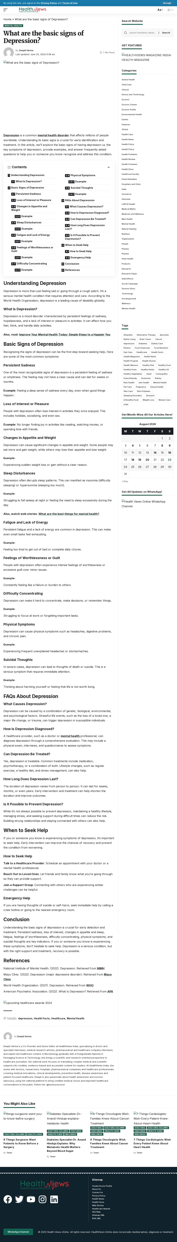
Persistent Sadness (28, 193)
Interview (126, 199)
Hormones (146, 378)
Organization (128, 239)
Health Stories (149, 361)
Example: (27, 216)
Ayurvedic (164, 335)
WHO (90, 985)
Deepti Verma (26, 50)
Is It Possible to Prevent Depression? (82, 237)
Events (125, 119)
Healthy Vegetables (133, 374)
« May (125, 481)
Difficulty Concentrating (32, 263)
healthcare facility (130, 174)
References (72, 269)
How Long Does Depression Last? (85, 227)
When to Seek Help (76, 244)
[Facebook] (7, 1199)
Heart (149, 374)
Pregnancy (141, 387)
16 (169, 452)
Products (126, 264)
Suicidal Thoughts (82, 187)
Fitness (127, 348)
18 (132, 459)
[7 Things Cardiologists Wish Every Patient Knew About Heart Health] (154, 1124)
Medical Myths (129, 209)
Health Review (128, 159)
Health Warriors (131, 365)
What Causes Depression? (86, 206)
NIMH (100, 968)
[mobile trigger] (6, 10)
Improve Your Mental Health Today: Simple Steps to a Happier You (64, 334)
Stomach (150, 395)
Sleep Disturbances (29, 222)
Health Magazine (132, 356)
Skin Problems (143, 391)
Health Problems (129, 154)
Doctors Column (129, 104)
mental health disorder (53, 135)
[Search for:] (143, 32)
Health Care (127, 134)
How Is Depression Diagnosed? (89, 212)
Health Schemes (129, 164)
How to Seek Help (81, 251)
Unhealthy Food (131, 400)
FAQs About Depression (80, 200)
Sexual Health (157, 387)
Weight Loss (148, 400)
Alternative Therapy (146, 335)
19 (139, 459)
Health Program (131, 361)
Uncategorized (129, 298)
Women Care (164, 400)
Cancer (158, 339)
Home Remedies (129, 179)
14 (155, 452)
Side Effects (127, 278)
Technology (127, 293)
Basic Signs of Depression (27, 187)
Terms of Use (69, 3)
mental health (70, 736)
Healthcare (58, 1018)
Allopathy (128, 335)
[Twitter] (19, 1199)
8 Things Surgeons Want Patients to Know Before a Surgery (20, 1143)
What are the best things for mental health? (69, 514)
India (124, 189)
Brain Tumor (145, 339)
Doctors (125, 99)
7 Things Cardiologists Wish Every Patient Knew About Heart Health (152, 1143)
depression (25, 1018)
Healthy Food (164, 365)
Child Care (127, 84)
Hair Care (128, 352)
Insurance (126, 194)
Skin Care (128, 391)
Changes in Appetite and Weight (29, 208)
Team (9, 1152)
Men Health (127, 219)
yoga (126, 404)
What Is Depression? (29, 181)
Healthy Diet (148, 365)
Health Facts (42, 1018)
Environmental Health (132, 114)
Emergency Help (81, 257)
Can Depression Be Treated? (88, 218)
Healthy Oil (164, 369)
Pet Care (128, 387)
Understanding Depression (27, 175)
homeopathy (161, 374)
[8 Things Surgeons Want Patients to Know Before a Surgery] (23, 1124)
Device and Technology (133, 94)
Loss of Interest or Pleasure (34, 200)
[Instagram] (42, 1199)
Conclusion (72, 263)
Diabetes (143, 343)
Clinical (125, 89)
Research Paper (129, 273)
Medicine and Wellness (133, 214)
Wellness (126, 303)
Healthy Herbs (147, 369)
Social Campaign (130, 283)
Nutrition (126, 234)
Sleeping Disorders (133, 395)
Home (7, 19)
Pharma (125, 249)
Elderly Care (157, 343)
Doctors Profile (129, 109)
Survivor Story (128, 288)
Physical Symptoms (83, 175)
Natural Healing (129, 229)
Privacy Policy (49, 3)
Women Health (128, 308)
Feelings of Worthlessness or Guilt (32, 249)
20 (147, 459)
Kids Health (129, 382)
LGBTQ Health (128, 204)
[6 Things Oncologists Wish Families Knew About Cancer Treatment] (110, 1124)
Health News (128, 139)
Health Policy (128, 144)
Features (126, 124)
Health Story (127, 169)
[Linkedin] (54, 1199)
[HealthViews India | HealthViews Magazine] (32, 10)
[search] (153, 10)
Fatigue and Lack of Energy (33, 234)
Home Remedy (130, 378)
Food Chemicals (142, 348)
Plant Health (127, 259)
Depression (11, 135)
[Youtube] (31, 1199)
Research (126, 269)
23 (169, 459)
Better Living (130, 339)
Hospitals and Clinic (131, 184)
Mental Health (13, 26)
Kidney (158, 378)
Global (125, 129)
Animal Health (128, 79)
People (125, 244)
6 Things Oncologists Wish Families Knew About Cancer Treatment (109, 1143)
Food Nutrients (161, 348)
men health (144, 382)
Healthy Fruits (130, 369)
